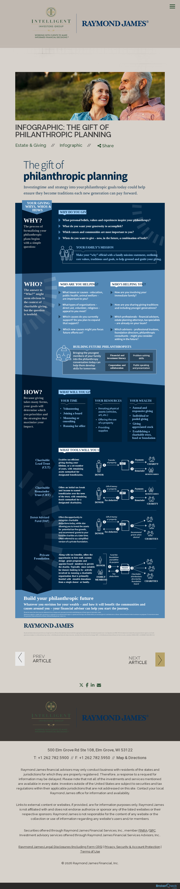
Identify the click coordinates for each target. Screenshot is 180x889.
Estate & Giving (30, 145)
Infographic (71, 145)
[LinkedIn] (102, 165)
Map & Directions (131, 757)
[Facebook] (102, 153)
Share (107, 145)
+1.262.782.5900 (53, 757)
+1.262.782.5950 (94, 757)
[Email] (102, 170)
